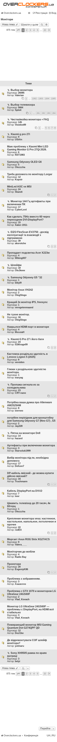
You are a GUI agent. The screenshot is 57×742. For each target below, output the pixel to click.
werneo (19, 410)
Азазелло (20, 584)
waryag (19, 377)
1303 (40, 99)
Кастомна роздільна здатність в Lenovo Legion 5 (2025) (27, 355)
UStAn (18, 139)
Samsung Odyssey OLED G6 (24, 161)
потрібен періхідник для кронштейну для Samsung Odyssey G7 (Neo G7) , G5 (31, 419)
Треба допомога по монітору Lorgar (29, 174)
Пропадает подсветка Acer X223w (28, 252)
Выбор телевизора (23, 104)
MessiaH (19, 332)
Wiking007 (20, 258)
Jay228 (18, 426)
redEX (18, 530)
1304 (47, 99)
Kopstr (18, 179)
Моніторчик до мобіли (21, 551)
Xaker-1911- (21, 225)
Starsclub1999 (23, 450)
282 (43, 113)
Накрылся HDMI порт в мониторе (28, 326)
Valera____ (21, 544)
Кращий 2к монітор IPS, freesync (27, 302)
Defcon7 (19, 466)
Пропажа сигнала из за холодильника (23, 386)
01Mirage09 (21, 344)
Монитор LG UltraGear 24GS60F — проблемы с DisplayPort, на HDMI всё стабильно (30, 609)
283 (48, 113)
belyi (17, 661)
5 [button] (37, 30)
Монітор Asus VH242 (20, 289)
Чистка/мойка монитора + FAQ (30, 119)
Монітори (7, 19)
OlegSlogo (21, 295)
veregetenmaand (24, 307)
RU (53, 735)
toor (17, 496)
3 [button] (30, 30)
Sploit (18, 110)
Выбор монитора (22, 89)
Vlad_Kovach (22, 599)
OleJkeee (20, 270)
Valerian (19, 95)
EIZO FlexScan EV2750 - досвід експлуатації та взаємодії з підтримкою (28, 234)
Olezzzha (20, 167)
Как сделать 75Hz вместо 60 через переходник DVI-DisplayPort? (28, 218)
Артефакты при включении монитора (31, 445)
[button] (18, 30)
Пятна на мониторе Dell (25, 433)
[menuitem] (52, 13)
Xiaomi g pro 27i (20, 134)
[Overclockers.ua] (28, 5)
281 (38, 113)
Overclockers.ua (12, 13)
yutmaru (19, 646)
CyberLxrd (21, 209)
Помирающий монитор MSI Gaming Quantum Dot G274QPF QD (29, 626)
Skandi (18, 192)
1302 (34, 99)
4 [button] (34, 30)
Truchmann (21, 481)
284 (54, 113)
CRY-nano (20, 393)
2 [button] (26, 30)
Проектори (14, 563)
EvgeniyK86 (21, 569)
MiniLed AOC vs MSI (19, 186)
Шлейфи (16, 265)
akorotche (20, 243)
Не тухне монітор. (18, 314)
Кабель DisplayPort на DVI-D (24, 490)
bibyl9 (18, 282)
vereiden (19, 362)
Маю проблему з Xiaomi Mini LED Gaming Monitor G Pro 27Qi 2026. (27, 148)
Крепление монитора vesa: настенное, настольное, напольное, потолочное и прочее (31, 521)
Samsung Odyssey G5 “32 (26, 277)
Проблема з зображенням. (23, 578)
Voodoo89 (20, 124)
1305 (53, 99)
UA (48, 735)
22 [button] (45, 30)
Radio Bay (20, 557)
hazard (18, 438)
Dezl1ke (19, 633)
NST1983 (20, 155)
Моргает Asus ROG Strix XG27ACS (28, 539)
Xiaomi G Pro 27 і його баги (27, 339)
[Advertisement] (28, 56)
